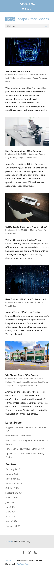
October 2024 (12, 488)
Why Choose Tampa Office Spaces (21, 375)
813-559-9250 (28, 4)
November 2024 (13, 483)
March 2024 (11, 521)
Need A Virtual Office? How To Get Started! (25, 299)
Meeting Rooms (19, 382)
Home (8, 541)
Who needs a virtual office (17, 71)
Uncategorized (21, 385)
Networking (32, 382)
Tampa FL (37, 78)
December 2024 (13, 478)
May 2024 (10, 511)
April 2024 (10, 516)
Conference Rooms (38, 74)
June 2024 (10, 507)
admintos (12, 74)
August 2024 (11, 497)
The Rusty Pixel (23, 564)
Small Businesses (24, 78)
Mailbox (13, 78)
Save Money (43, 382)
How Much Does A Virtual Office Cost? (24, 448)
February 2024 (12, 525)
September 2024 (13, 492)
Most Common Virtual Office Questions (24, 151)
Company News (36, 378)
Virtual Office (32, 157)
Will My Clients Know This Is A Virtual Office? (26, 227)
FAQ (7, 78)
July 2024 (9, 502)
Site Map (8, 560)
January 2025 (12, 473)
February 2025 (12, 469)
